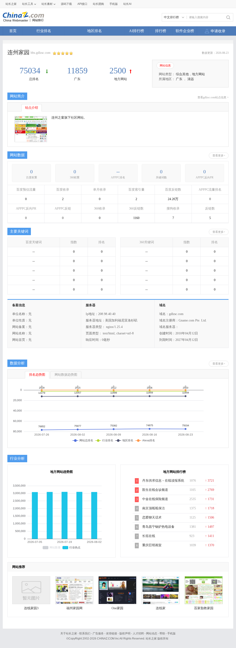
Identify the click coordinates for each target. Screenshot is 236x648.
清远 (190, 79)
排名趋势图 (37, 374)
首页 (13, 31)
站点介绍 (31, 107)
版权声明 (124, 633)
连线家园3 (31, 608)
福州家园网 (74, 608)
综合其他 (182, 74)
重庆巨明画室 (152, 545)
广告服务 (98, 633)
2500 (117, 70)
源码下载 (66, 4)
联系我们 (84, 633)
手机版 (171, 633)
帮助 (162, 633)
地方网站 (120, 79)
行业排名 (43, 31)
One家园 (117, 608)
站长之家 (11, 4)
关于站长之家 (68, 633)
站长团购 (98, 4)
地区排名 (94, 31)
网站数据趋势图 (66, 374)
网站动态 (151, 633)
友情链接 (111, 633)
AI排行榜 (136, 31)
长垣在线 (148, 536)
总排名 (34, 79)
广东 (77, 79)
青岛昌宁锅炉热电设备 (158, 526)
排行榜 (160, 31)
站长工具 (27, 4)
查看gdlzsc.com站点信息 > (213, 97)
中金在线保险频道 (155, 499)
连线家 (160, 608)
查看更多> (218, 155)
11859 (77, 70)
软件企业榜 (185, 31)
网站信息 (165, 65)
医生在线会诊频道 (155, 490)
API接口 (82, 4)
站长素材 (47, 4)
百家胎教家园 (203, 608)
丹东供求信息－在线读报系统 (163, 480)
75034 (31, 70)
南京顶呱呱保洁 (153, 508)
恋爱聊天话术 (152, 517)
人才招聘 (138, 633)
